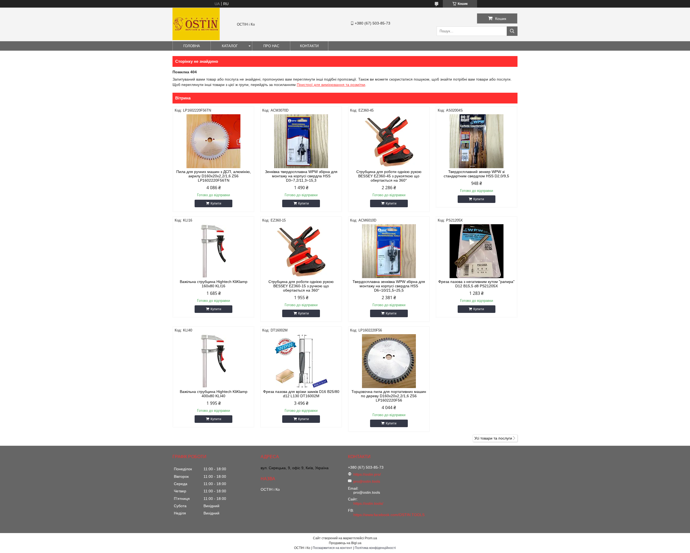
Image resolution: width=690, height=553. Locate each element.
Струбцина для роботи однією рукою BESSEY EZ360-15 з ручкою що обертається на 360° (301, 285)
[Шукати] (512, 31)
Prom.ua (371, 538)
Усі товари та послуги (493, 438)
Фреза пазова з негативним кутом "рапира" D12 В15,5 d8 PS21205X (476, 283)
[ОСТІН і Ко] (196, 39)
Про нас (271, 46)
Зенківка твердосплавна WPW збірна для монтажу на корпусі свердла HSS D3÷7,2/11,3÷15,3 (301, 176)
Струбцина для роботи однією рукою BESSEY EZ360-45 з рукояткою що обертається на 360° (389, 176)
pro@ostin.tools (366, 481)
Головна (191, 46)
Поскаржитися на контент (332, 548)
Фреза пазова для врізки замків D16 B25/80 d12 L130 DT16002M (301, 393)
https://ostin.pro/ (367, 474)
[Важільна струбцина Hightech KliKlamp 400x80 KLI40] (213, 361)
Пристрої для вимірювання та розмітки (331, 84)
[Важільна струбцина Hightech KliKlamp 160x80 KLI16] (213, 251)
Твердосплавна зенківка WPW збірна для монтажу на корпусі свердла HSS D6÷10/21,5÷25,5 (389, 285)
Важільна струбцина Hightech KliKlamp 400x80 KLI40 (213, 393)
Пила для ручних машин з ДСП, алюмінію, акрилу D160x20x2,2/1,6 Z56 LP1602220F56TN (213, 176)
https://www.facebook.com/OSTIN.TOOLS (389, 515)
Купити (216, 203)
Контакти (309, 46)
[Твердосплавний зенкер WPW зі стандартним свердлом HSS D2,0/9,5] (476, 141)
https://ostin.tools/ (368, 503)
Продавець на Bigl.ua (345, 543)
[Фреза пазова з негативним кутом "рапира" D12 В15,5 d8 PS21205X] (476, 251)
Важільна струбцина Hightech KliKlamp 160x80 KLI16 (213, 283)
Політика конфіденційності (375, 548)
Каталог (230, 46)
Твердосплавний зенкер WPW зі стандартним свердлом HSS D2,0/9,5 (476, 174)
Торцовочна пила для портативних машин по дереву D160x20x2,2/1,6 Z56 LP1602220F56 (388, 395)
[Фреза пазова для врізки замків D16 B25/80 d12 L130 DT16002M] (301, 361)
